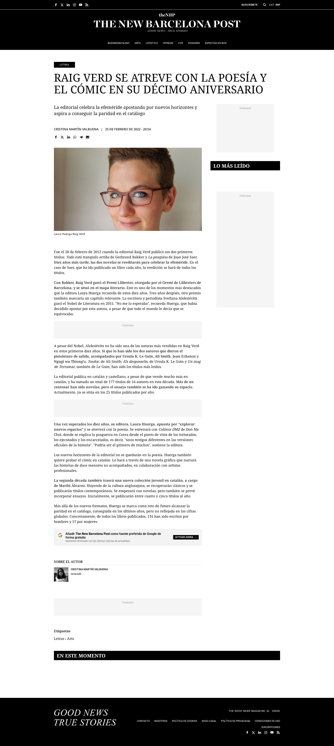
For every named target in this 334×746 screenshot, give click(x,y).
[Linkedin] (68, 137)
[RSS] (87, 5)
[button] (264, 5)
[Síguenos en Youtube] (81, 5)
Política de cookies (184, 721)
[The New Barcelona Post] (85, 717)
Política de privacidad (235, 721)
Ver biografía (76, 574)
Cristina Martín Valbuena (76, 129)
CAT (271, 4)
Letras (64, 64)
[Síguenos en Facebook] (56, 5)
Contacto (143, 721)
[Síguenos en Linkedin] (68, 5)
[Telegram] (81, 137)
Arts (70, 638)
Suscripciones (270, 727)
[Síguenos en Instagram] (74, 5)
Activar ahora (184, 537)
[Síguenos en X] (62, 5)
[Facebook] (56, 137)
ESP (278, 4)
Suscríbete (249, 4)
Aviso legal (209, 721)
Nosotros (160, 721)
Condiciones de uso (267, 721)
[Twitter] (62, 137)
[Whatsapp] (75, 137)
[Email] (87, 137)
